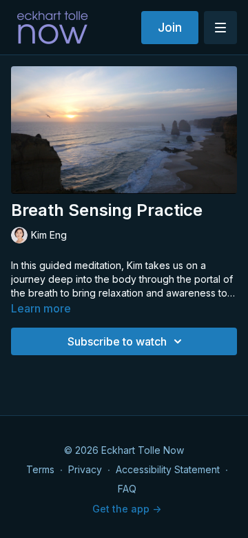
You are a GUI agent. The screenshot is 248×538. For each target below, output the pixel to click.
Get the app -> (126, 509)
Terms (40, 469)
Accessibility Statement (168, 469)
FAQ (127, 489)
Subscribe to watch (117, 341)
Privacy (85, 469)
